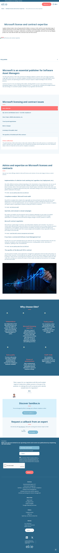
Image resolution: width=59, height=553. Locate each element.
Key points (4, 59)
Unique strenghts (29, 503)
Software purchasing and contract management (29, 493)
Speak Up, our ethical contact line (29, 515)
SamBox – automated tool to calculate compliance (29, 487)
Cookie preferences (29, 540)
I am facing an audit (14, 207)
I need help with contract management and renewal (21, 233)
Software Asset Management (29, 489)
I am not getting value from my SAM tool (19, 192)
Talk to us (45, 4)
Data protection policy (29, 541)
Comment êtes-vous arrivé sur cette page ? (26, 450)
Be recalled (32, 432)
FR (55, 7)
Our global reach (29, 501)
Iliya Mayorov (22, 426)
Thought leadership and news (29, 505)
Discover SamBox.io (29, 412)
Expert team (29, 500)
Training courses (29, 512)
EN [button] (55, 4)
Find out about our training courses (13, 1)
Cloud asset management (30, 486)
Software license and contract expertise (15, 8)
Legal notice (27, 543)
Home (2, 8)
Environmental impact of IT (29, 484)
